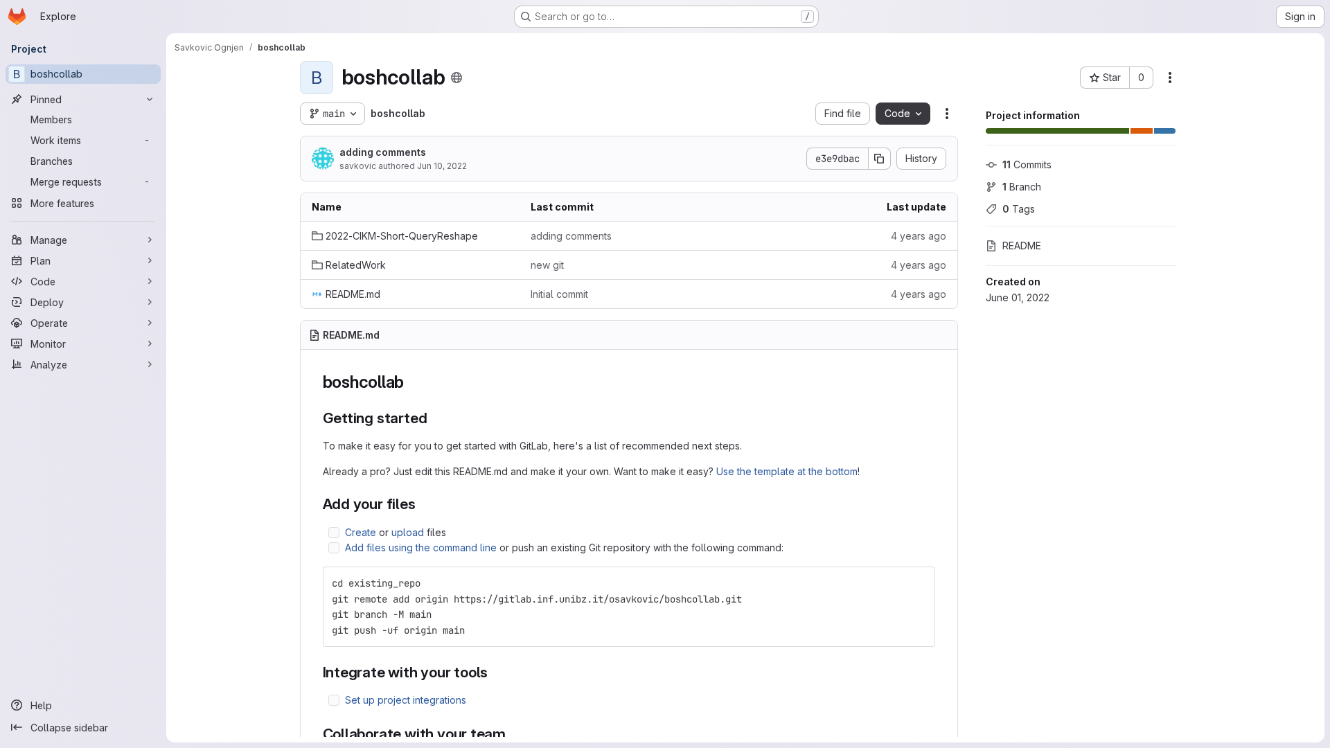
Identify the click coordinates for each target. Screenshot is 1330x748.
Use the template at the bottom (787, 471)
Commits (1027, 164)
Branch (1021, 187)
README (1021, 245)
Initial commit (559, 294)
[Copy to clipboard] (918, 583)
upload (407, 532)
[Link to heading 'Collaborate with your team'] (514, 733)
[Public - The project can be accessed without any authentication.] (456, 77)
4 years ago (918, 236)
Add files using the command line (421, 547)
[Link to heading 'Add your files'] (424, 504)
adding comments (382, 152)
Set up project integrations (405, 700)
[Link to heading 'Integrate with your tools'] (496, 672)
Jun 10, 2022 (442, 166)
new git (547, 265)
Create (360, 532)
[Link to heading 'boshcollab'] (413, 382)
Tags (1018, 209)
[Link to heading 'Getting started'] (435, 418)
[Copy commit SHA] (880, 159)
